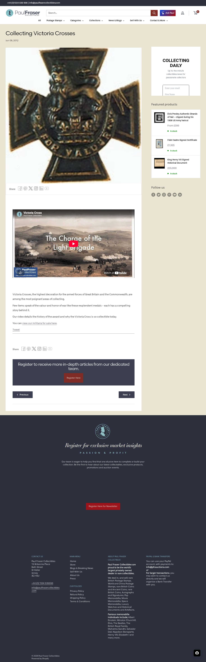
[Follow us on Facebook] (153, 195)
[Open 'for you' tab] (197, 653)
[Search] (154, 13)
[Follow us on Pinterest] (169, 195)
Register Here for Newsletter (103, 506)
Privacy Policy (77, 591)
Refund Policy (77, 594)
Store (72, 564)
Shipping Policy (77, 598)
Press (73, 578)
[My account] (182, 13)
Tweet (16, 329)
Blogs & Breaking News (81, 568)
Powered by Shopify (40, 658)
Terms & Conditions (80, 601)
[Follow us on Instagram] (164, 195)
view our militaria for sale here (39, 323)
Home (73, 561)
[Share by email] (36, 189)
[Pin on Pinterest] (25, 189)
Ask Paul (170, 13)
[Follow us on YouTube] (175, 195)
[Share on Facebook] (20, 189)
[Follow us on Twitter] (159, 195)
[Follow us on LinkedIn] (180, 195)
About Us (74, 575)
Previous (24, 394)
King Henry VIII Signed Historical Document (178, 161)
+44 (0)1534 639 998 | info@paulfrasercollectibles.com (33, 3)
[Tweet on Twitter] (31, 189)
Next (125, 394)
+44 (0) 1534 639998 (42, 583)
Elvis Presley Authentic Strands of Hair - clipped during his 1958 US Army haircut (182, 117)
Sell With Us (76, 571)
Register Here (73, 378)
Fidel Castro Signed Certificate (182, 140)
